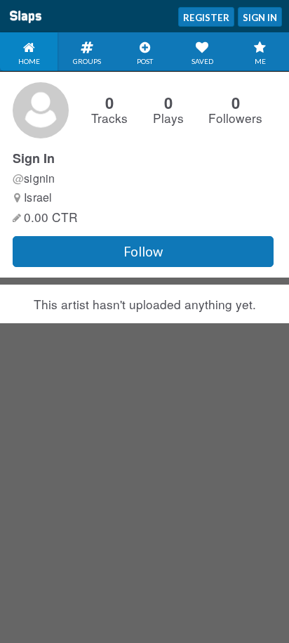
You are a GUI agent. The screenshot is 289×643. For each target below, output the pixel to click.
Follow (143, 251)
